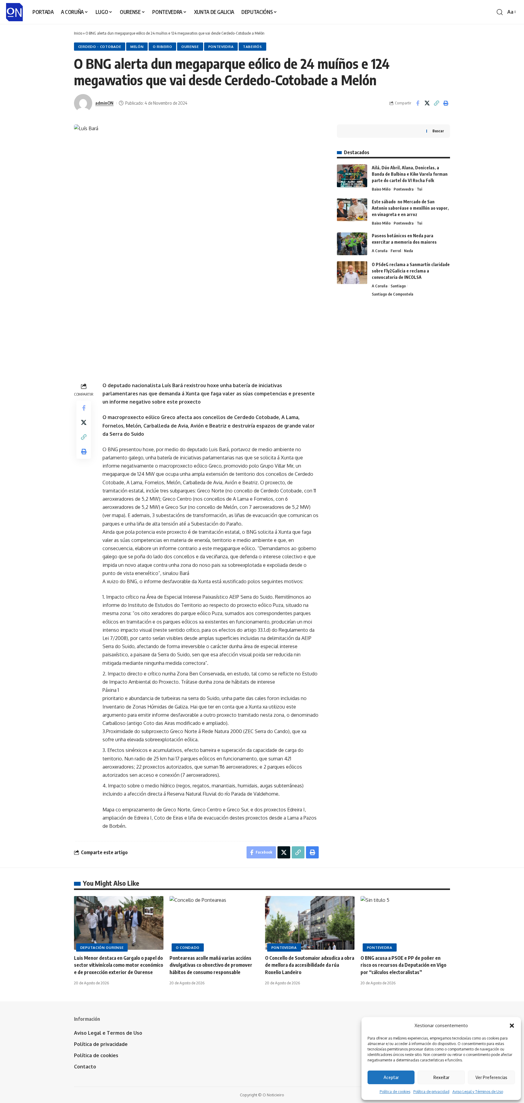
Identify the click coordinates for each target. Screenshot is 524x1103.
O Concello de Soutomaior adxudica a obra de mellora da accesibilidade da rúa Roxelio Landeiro (309, 965)
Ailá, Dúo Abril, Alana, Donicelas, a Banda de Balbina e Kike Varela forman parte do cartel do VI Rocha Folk (410, 174)
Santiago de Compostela (392, 294)
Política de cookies (395, 1091)
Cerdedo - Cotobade (99, 46)
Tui (419, 189)
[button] (512, 1026)
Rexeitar (441, 1077)
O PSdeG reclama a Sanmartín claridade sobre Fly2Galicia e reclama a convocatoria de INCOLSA (411, 271)
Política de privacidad (431, 1091)
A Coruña (380, 250)
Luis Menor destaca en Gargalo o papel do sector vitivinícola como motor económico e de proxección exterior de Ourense (118, 965)
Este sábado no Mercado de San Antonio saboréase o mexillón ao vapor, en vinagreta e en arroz (410, 208)
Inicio (78, 33)
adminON (104, 103)
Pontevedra (221, 46)
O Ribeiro (162, 46)
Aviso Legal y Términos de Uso (477, 1091)
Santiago (398, 285)
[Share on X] (427, 103)
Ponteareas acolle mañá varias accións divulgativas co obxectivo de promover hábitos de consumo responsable (211, 965)
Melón (137, 46)
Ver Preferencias (491, 1077)
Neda (408, 250)
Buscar (438, 131)
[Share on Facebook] (417, 103)
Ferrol (396, 250)
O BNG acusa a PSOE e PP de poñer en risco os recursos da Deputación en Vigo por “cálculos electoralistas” (403, 965)
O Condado (188, 947)
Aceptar (391, 1077)
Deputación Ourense (102, 947)
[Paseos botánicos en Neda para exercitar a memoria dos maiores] (352, 243)
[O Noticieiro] (14, 12)
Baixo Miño (381, 189)
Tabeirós (252, 46)
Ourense (190, 46)
